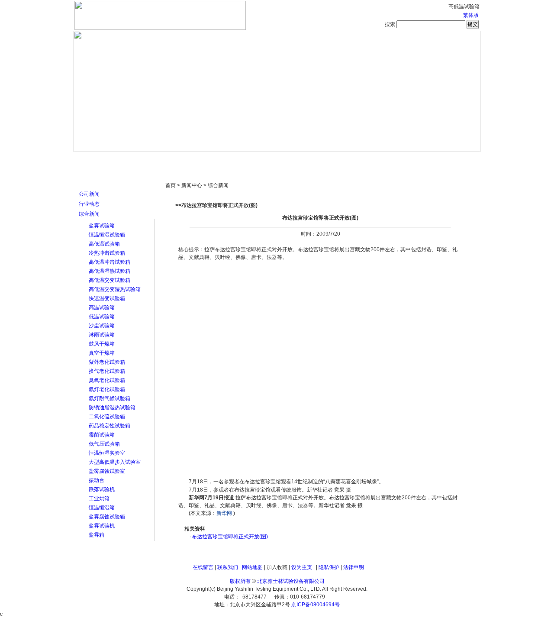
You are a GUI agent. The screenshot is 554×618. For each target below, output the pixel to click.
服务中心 (387, 160)
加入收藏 (277, 567)
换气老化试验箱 (107, 371)
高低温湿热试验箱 (109, 271)
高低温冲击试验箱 (109, 262)
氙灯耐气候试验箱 (109, 398)
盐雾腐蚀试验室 (107, 471)
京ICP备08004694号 (315, 605)
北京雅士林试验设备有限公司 (291, 581)
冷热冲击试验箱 (107, 253)
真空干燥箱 (102, 353)
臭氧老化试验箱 (107, 380)
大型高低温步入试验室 (115, 462)
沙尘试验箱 (102, 326)
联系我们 (227, 567)
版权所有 (240, 581)
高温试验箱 (102, 307)
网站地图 (252, 567)
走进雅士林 (149, 160)
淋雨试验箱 (102, 335)
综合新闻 (89, 214)
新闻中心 (197, 160)
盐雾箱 (96, 535)
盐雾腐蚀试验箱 (107, 517)
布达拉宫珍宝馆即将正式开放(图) (230, 537)
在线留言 (203, 567)
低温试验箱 (102, 317)
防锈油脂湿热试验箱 (112, 407)
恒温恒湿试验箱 (107, 235)
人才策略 (340, 160)
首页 (102, 160)
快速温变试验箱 (107, 298)
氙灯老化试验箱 (107, 389)
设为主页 (301, 567)
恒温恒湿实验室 (107, 453)
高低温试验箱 (104, 244)
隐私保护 (329, 567)
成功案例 (292, 160)
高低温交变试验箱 (109, 280)
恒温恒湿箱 (102, 508)
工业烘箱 (99, 498)
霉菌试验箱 (102, 435)
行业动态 (89, 204)
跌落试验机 (102, 489)
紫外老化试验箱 (107, 362)
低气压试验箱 (104, 444)
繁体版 (471, 15)
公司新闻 (89, 194)
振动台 (96, 480)
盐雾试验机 (102, 526)
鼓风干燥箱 (102, 344)
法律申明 (353, 567)
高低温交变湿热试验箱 (115, 289)
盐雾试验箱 (102, 226)
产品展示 (244, 160)
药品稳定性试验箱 (109, 426)
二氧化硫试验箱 (107, 417)
